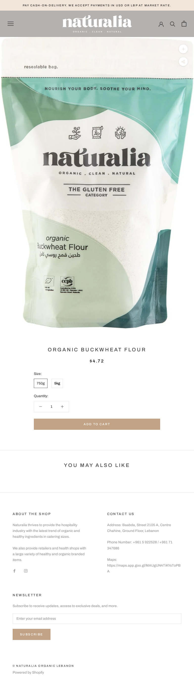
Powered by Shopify (28, 672)
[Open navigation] (11, 24)
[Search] (172, 23)
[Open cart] (184, 24)
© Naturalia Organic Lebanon (43, 665)
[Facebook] (14, 571)
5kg (57, 383)
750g (41, 383)
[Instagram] (26, 571)
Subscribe (31, 634)
